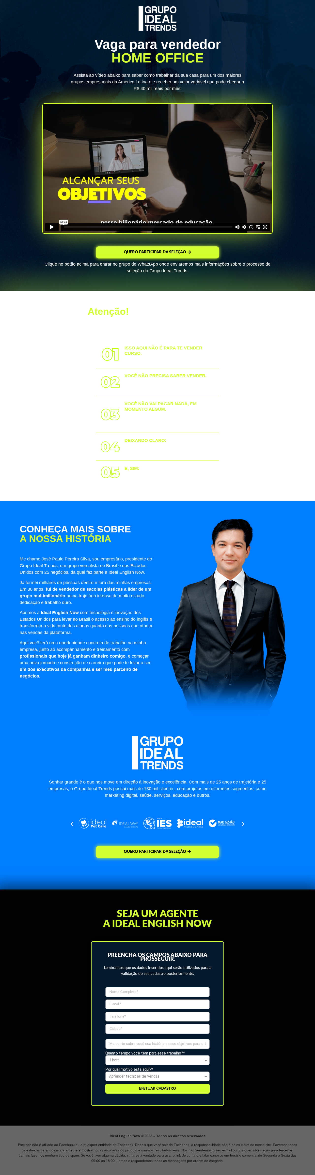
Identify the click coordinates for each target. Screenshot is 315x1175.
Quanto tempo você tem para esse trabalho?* (145, 1053)
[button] (72, 824)
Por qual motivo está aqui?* (129, 1069)
